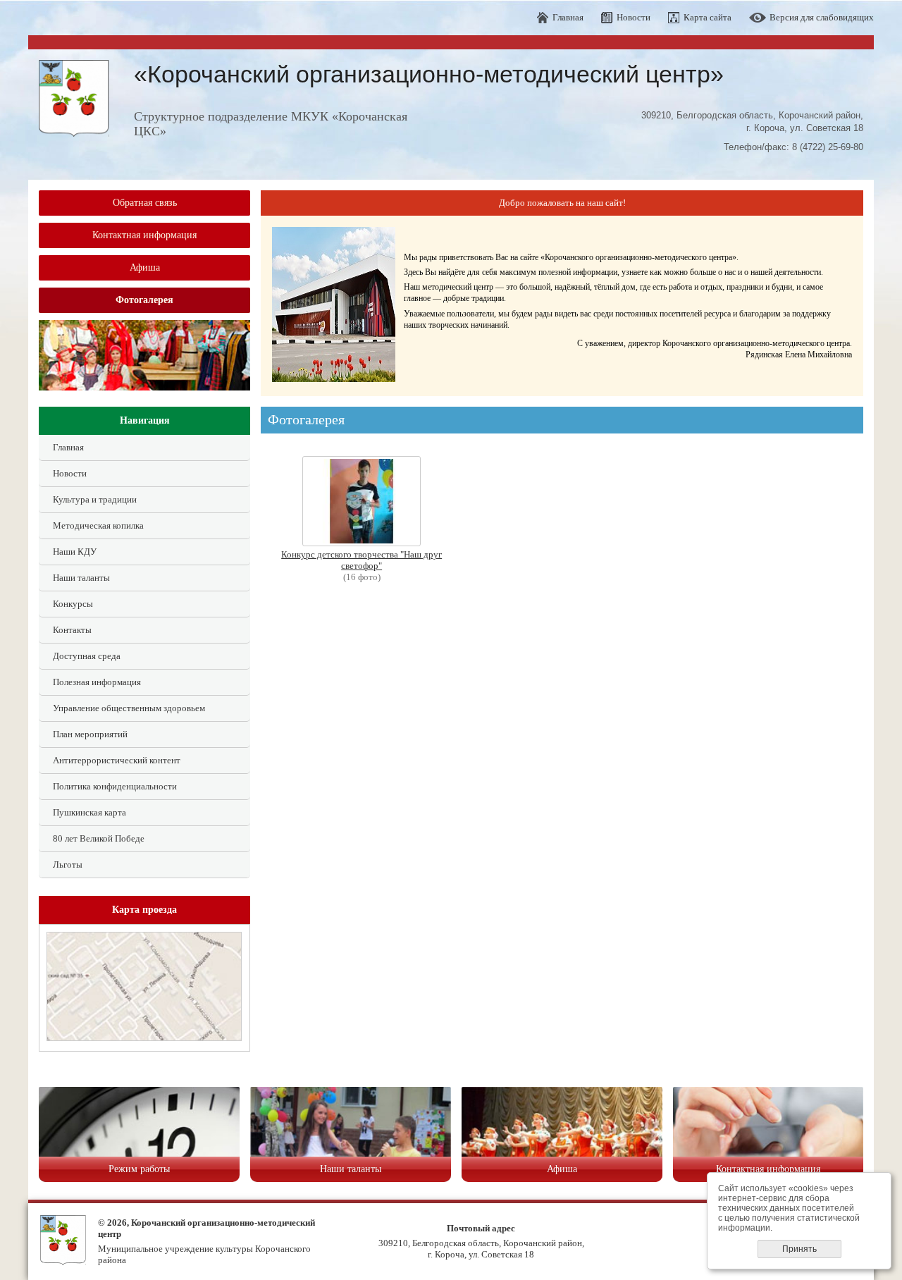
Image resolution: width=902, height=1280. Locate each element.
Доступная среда (87, 656)
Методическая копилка (98, 525)
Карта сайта (707, 17)
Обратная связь (145, 202)
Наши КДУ (75, 551)
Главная (567, 17)
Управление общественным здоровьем (129, 708)
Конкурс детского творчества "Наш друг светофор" (361, 560)
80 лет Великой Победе (98, 838)
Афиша (145, 267)
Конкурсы (73, 603)
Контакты (72, 629)
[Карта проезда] (144, 1038)
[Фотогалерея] (361, 543)
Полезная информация (97, 682)
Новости (633, 17)
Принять (799, 1249)
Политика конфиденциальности (115, 786)
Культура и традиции (95, 499)
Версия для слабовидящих (822, 17)
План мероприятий (90, 734)
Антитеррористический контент (116, 760)
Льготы (67, 864)
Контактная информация (144, 235)
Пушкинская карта (89, 812)
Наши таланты (81, 577)
